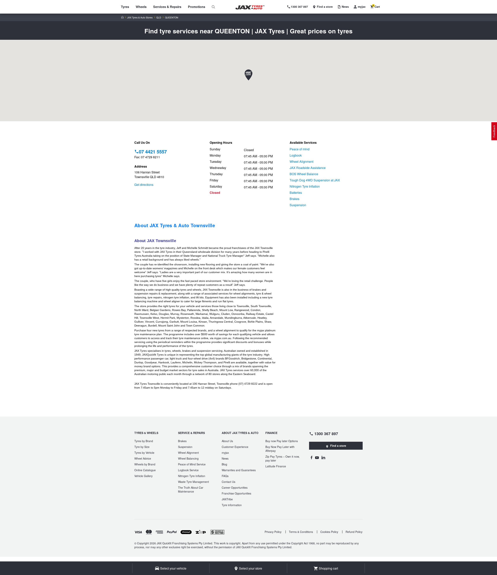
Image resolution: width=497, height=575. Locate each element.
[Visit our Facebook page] (311, 457)
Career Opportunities (235, 487)
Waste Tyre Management (193, 482)
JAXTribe (227, 499)
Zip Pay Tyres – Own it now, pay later (282, 458)
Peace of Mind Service (192, 464)
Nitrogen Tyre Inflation (305, 186)
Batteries (296, 192)
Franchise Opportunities (236, 493)
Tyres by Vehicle (144, 453)
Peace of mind (299, 149)
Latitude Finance (275, 466)
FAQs (225, 476)
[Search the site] (213, 7)
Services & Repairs (167, 6)
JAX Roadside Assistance (308, 167)
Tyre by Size (141, 447)
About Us (227, 441)
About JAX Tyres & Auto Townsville (174, 225)
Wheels (141, 6)
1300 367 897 (326, 433)
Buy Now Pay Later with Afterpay (280, 449)
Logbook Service (188, 470)
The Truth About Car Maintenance (190, 489)
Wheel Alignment (301, 161)
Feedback (494, 131)
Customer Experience (235, 447)
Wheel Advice (142, 458)
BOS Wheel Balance (304, 174)
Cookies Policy (329, 532)
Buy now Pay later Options (281, 441)
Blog (224, 464)
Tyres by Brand (143, 441)
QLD (158, 17)
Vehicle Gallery (143, 476)
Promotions (196, 6)
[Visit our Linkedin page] (323, 457)
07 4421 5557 (153, 151)
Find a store (338, 446)
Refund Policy (354, 532)
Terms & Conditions (301, 532)
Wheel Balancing (188, 458)
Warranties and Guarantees (239, 470)
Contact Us (228, 482)
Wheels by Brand (144, 464)
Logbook (296, 155)
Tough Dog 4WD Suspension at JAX (315, 180)
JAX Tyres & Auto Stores (140, 17)
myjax (225, 453)
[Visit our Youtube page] (317, 457)
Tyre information (232, 505)
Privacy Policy (273, 532)
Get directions (143, 184)
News (225, 458)
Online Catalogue (145, 470)
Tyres (125, 6)
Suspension (298, 205)
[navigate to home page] (252, 7)
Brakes (294, 199)
